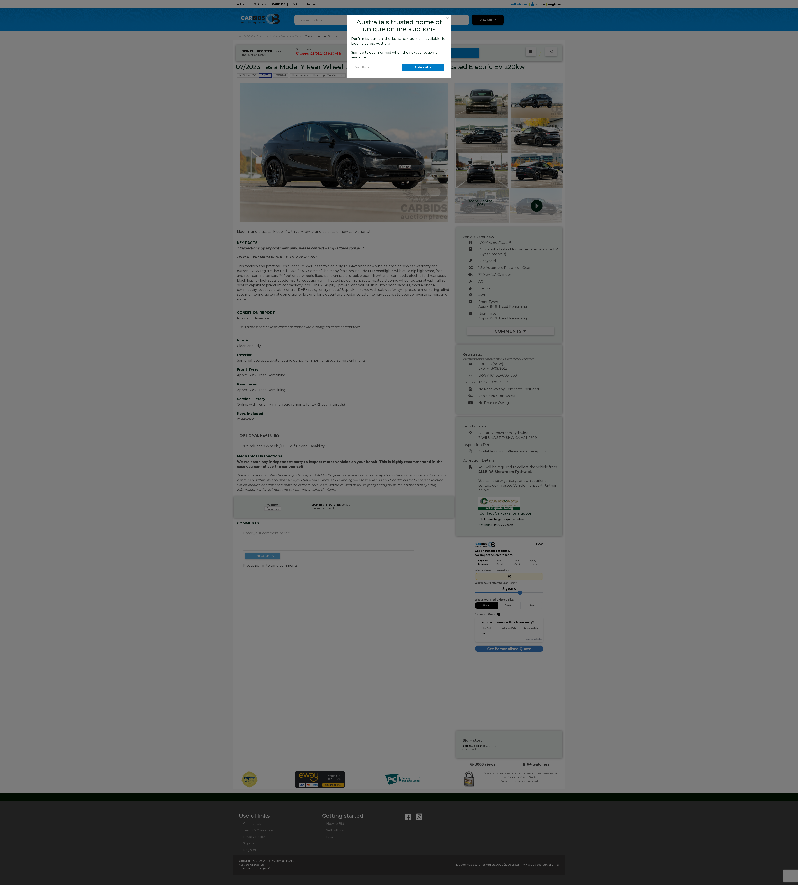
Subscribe (423, 67)
